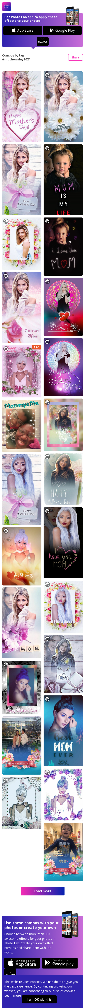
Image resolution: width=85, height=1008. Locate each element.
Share (75, 57)
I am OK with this (39, 999)
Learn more (12, 995)
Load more (42, 891)
